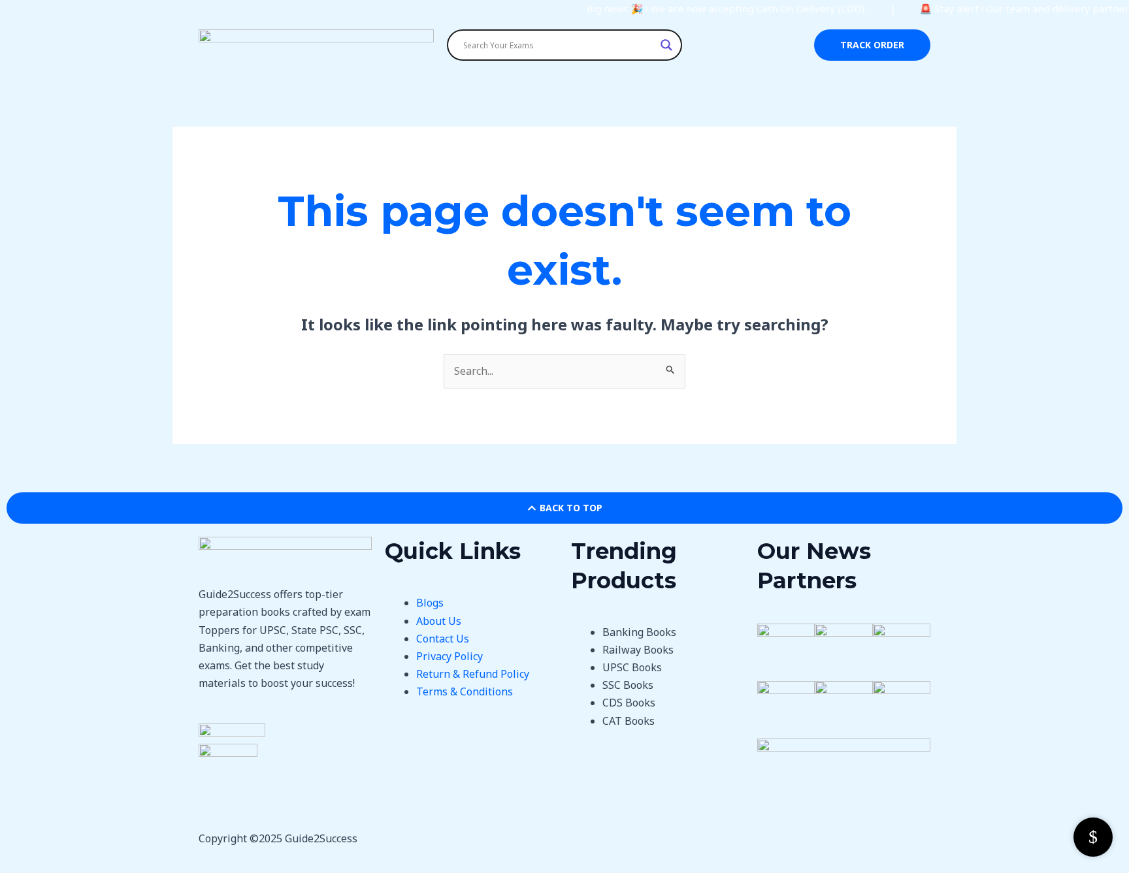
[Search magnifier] (666, 45)
